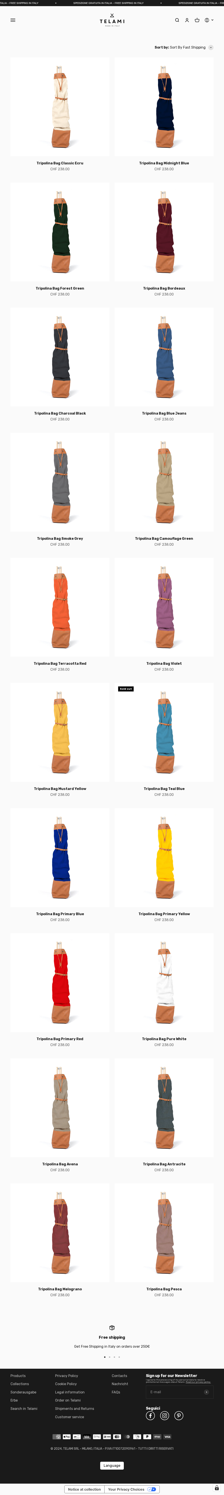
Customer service (69, 1417)
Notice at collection (84, 1489)
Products (18, 1376)
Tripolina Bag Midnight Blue (164, 163)
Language (112, 1465)
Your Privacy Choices (126, 1489)
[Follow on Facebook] (150, 1416)
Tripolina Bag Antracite (164, 1164)
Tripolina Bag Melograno (60, 1289)
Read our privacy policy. (198, 1382)
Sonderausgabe (23, 1392)
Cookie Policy (66, 1384)
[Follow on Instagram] (165, 1416)
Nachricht (120, 1384)
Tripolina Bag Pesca (164, 1289)
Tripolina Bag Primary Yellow (164, 914)
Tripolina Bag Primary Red (60, 1039)
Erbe (14, 1400)
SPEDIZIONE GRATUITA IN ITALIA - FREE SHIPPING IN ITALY (91, 3)
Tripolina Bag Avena (60, 1164)
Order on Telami (68, 1400)
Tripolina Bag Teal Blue (164, 789)
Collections (19, 1384)
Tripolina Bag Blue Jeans (164, 413)
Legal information (70, 1392)
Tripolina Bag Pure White (164, 1039)
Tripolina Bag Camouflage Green (164, 538)
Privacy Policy (66, 1376)
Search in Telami (23, 1409)
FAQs (116, 1392)
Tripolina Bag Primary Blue (60, 914)
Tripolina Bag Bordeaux (164, 288)
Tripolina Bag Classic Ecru (60, 163)
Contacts (119, 1376)
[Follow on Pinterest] (179, 1416)
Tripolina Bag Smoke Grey (60, 538)
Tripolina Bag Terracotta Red (60, 663)
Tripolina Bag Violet (164, 663)
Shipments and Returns (74, 1409)
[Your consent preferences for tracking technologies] (216, 1487)
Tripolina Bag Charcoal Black (60, 413)
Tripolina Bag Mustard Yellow (60, 789)
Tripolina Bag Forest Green (60, 288)
